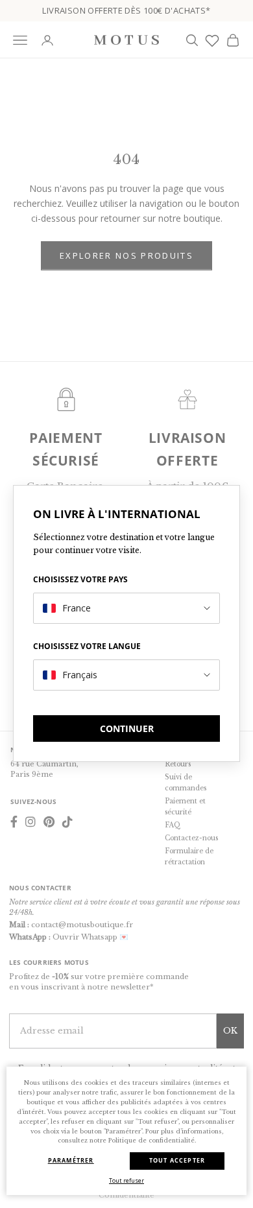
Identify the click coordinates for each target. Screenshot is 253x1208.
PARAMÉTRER (71, 1160)
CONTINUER (127, 728)
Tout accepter (177, 1160)
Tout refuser (126, 1180)
